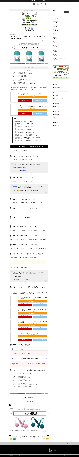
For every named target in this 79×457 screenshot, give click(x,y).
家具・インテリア (57, 114)
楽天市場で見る (25, 100)
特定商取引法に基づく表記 (54, 450)
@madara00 (15, 186)
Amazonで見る (32, 96)
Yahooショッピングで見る (40, 100)
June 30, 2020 (25, 279)
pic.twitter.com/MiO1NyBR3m (20, 167)
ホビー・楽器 (57, 111)
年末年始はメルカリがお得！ (29, 398)
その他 (55, 84)
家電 (55, 117)
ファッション (57, 100)
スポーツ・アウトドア (58, 98)
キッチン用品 (57, 87)
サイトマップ (51, 448)
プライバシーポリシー (53, 449)
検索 (54, 10)
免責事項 (19, 455)
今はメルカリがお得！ (29, 28)
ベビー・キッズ (57, 106)
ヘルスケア (12, 34)
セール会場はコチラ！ (29, 29)
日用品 (55, 119)
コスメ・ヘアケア (57, 95)
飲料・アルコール (57, 122)
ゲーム (55, 92)
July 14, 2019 (23, 170)
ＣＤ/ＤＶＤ (56, 125)
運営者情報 (51, 451)
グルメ (55, 90)
